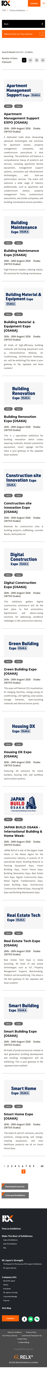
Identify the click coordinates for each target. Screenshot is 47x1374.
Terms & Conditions (15, 1332)
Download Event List (14, 1186)
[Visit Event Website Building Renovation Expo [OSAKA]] (23, 393)
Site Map (6, 1308)
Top (4, 10)
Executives (7, 1289)
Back (6, 24)
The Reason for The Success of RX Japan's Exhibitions (22, 1264)
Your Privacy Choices (9, 1335)
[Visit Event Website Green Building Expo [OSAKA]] (23, 646)
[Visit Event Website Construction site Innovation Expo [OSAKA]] (23, 480)
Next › (23, 1172)
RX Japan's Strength (12, 1260)
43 (42, 1166)
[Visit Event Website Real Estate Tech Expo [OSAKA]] (23, 918)
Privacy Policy (31, 1332)
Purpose (6, 1300)
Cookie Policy (22, 1339)
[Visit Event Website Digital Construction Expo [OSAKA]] (23, 559)
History (5, 1285)
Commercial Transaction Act (32, 1335)
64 (43, 60)
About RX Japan (9, 1281)
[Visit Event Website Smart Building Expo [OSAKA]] (23, 1008)
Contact (34, 3)
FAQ (4, 1248)
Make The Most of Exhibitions (17, 1236)
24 (30, 60)
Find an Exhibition (17, 10)
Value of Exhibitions (10, 1240)
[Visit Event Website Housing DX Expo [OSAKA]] (23, 729)
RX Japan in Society (10, 1292)
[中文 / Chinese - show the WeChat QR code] (37, 1319)
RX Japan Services (9, 1268)
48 (37, 60)
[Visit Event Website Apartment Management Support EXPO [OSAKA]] (23, 91)
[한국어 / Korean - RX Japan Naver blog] (30, 1319)
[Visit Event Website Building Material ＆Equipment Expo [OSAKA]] (23, 299)
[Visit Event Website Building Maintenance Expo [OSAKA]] (23, 227)
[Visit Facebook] (24, 1319)
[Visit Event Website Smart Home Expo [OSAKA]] (23, 1091)
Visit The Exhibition (10, 1244)
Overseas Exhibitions (15, 1195)
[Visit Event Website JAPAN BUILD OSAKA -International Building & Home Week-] (23, 804)
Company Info (9, 1277)
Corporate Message (10, 1296)
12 (24, 60)
